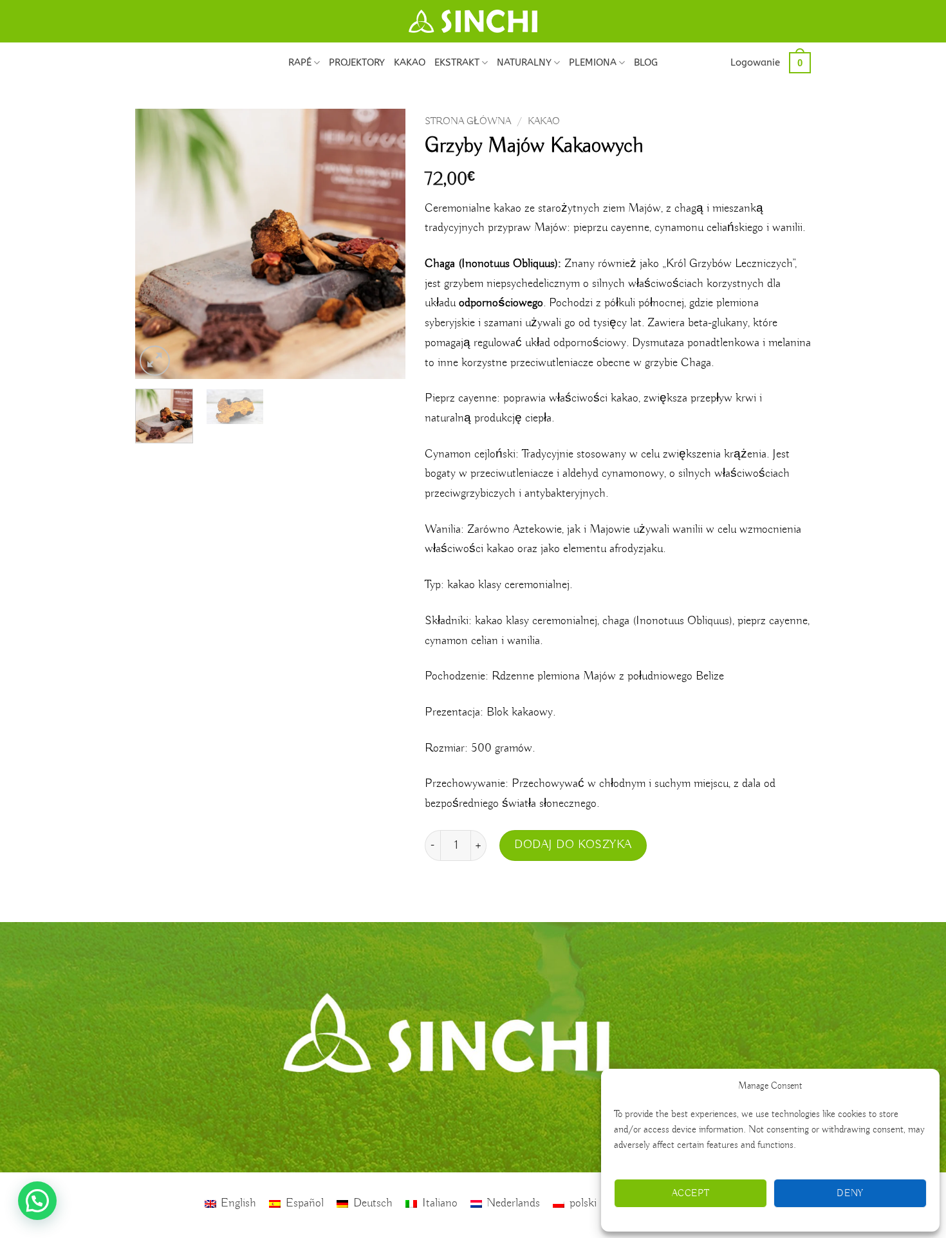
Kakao (544, 121)
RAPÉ (299, 62)
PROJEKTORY (357, 62)
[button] (755, 62)
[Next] (383, 244)
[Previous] (157, 244)
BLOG (646, 62)
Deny (850, 1193)
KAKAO (409, 62)
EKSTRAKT (456, 62)
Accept (691, 1193)
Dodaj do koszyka (573, 845)
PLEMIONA (593, 62)
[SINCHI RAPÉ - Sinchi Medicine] (473, 21)
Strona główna (468, 121)
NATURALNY (524, 62)
